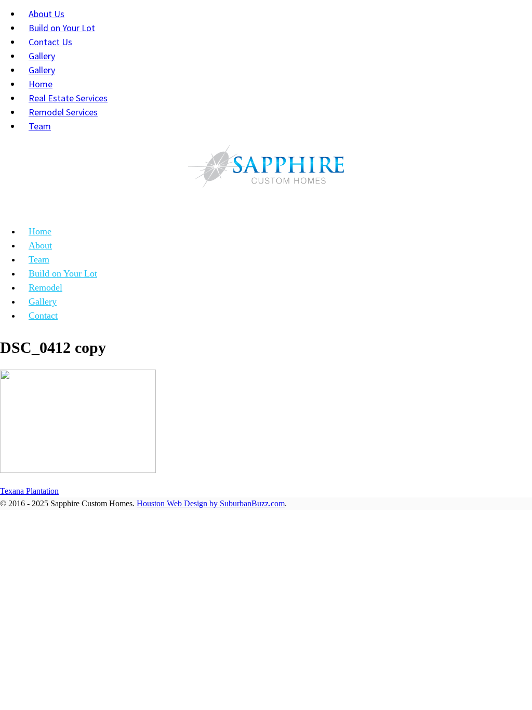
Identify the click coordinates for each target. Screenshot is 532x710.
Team (40, 126)
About (40, 245)
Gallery (43, 301)
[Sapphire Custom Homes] (266, 169)
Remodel (45, 287)
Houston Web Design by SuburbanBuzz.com (211, 503)
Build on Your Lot (63, 273)
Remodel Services (63, 112)
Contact (43, 315)
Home (40, 231)
